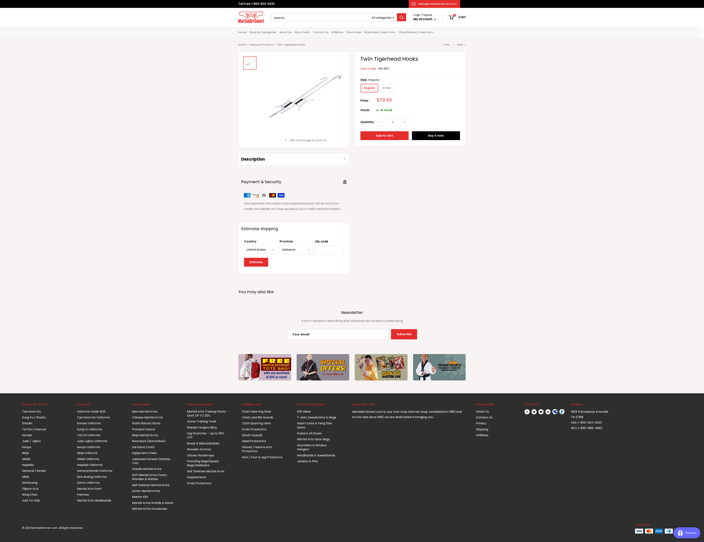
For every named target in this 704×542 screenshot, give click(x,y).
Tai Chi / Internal (34, 429)
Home (242, 32)
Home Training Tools (201, 421)
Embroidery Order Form (379, 32)
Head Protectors (254, 441)
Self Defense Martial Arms (150, 485)
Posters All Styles (309, 433)
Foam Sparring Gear (256, 411)
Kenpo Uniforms (88, 447)
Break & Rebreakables (203, 443)
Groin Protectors (199, 483)
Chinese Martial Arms (147, 417)
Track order (354, 32)
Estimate (256, 262)
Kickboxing (29, 483)
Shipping (482, 429)
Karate (27, 435)
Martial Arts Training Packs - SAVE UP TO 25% (207, 413)
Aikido (26, 459)
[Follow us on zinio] (561, 412)
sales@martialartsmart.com (437, 4)
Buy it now (436, 135)
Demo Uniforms (88, 483)
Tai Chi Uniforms (88, 435)
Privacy (481, 423)
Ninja (25, 453)
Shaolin (27, 423)
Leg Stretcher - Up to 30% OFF (205, 435)
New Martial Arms (144, 411)
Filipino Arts (30, 489)
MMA (25, 477)
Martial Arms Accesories (149, 509)
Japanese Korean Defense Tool (151, 461)
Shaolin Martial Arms (147, 469)
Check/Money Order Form (415, 32)
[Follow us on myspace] (555, 412)
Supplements (196, 477)
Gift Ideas (304, 411)
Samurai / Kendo (34, 471)
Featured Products (261, 45)
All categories (381, 18)
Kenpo (26, 447)
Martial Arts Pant (89, 489)
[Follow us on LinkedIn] (548, 412)
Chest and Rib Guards (257, 417)
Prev (447, 45)
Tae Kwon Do (31, 411)
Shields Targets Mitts (202, 427)
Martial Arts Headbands (94, 500)
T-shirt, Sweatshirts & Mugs (316, 417)
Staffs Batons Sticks (146, 423)
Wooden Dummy (199, 449)
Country (250, 241)
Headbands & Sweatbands (316, 455)
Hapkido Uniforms (89, 465)
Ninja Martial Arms (145, 435)
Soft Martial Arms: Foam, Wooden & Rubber (149, 477)
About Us (285, 32)
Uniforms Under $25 (91, 411)
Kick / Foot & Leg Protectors (262, 457)
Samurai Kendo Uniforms (94, 471)
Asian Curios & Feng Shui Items (314, 425)
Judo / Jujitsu (31, 441)
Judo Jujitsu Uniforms (92, 441)
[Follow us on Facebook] (527, 412)
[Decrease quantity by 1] (380, 122)
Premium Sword (143, 429)
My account (423, 19)
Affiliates (337, 32)
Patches (83, 494)
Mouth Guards (252, 435)
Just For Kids (31, 500)
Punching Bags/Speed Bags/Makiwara (203, 463)
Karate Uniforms (89, 423)
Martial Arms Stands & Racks (152, 503)
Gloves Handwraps (200, 455)
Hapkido (28, 465)
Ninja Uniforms (87, 453)
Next (460, 45)
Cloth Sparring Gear (256, 423)
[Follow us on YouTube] (541, 412)
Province (286, 241)
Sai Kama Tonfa (143, 447)
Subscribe (404, 334)
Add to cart (384, 135)
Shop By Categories (262, 32)
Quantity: (367, 122)
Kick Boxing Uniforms (92, 477)
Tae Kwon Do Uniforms (93, 417)
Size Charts (302, 32)
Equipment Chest (144, 453)
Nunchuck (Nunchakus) (149, 441)
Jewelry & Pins (307, 461)
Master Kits (140, 497)
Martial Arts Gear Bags (313, 439)
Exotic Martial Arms (146, 491)
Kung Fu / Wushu (34, 417)
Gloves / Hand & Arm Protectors (257, 449)
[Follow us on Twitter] (534, 412)
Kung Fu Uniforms (89, 429)
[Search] (401, 17)
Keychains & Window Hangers (312, 447)
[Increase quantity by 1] (405, 122)
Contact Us (321, 32)
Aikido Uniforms (88, 459)
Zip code (321, 241)
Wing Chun (29, 494)
